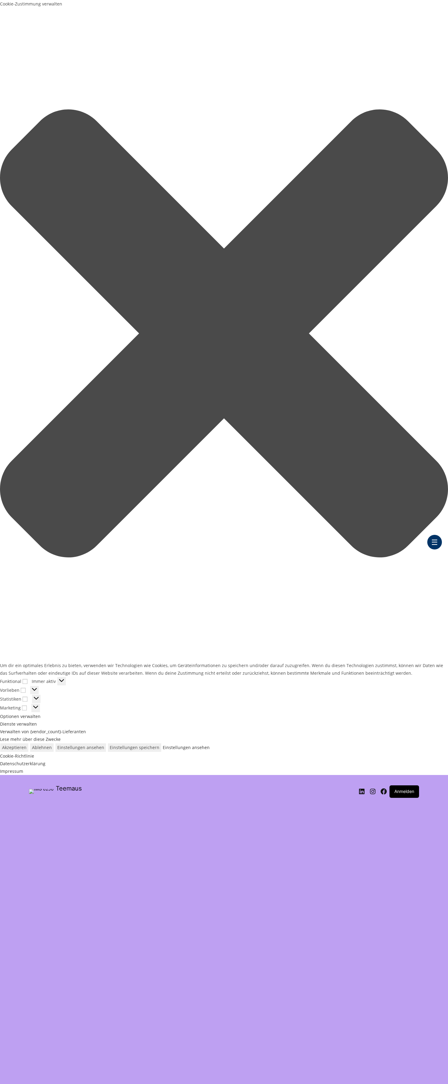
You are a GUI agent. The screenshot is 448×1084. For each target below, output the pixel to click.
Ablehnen (42, 747)
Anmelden (404, 791)
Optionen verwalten (20, 716)
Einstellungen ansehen (80, 747)
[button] (224, 334)
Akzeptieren (14, 747)
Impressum (11, 771)
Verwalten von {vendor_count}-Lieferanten (43, 731)
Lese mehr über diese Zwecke (30, 739)
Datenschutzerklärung (22, 763)
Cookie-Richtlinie (17, 756)
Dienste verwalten (18, 724)
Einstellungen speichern (134, 747)
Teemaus (69, 788)
